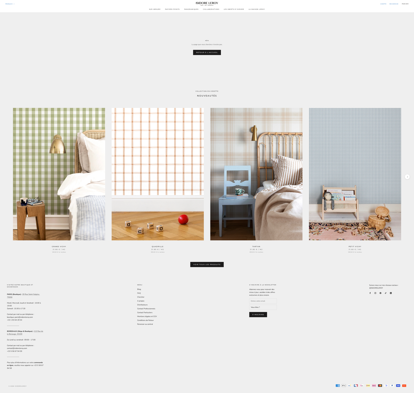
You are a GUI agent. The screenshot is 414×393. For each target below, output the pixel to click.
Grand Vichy (59, 246)
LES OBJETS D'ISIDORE (234, 9)
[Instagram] (375, 293)
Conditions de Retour (145, 320)
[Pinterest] (380, 293)
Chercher (140, 297)
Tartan (256, 246)
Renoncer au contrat (145, 324)
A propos (140, 301)
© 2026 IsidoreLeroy (18, 386)
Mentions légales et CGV (147, 316)
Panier (405, 4)
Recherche (394, 4)
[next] (407, 176)
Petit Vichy (355, 246)
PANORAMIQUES (191, 9)
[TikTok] (386, 293)
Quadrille (158, 246)
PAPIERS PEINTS (172, 9)
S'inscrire (258, 315)
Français (9, 4)
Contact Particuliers (144, 312)
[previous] (6, 176)
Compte (383, 4)
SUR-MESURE (155, 9)
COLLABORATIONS (211, 9)
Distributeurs (142, 305)
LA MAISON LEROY (257, 9)
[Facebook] (370, 293)
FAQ (139, 293)
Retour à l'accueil (207, 52)
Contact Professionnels (146, 308)
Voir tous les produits (207, 264)
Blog (139, 289)
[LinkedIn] (391, 293)
